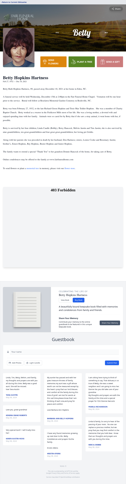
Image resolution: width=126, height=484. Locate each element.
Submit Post (112, 363)
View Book (65, 300)
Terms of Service (69, 473)
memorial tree (32, 168)
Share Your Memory (110, 323)
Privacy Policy (56, 473)
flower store (69, 168)
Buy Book (78, 300)
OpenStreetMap (65, 477)
